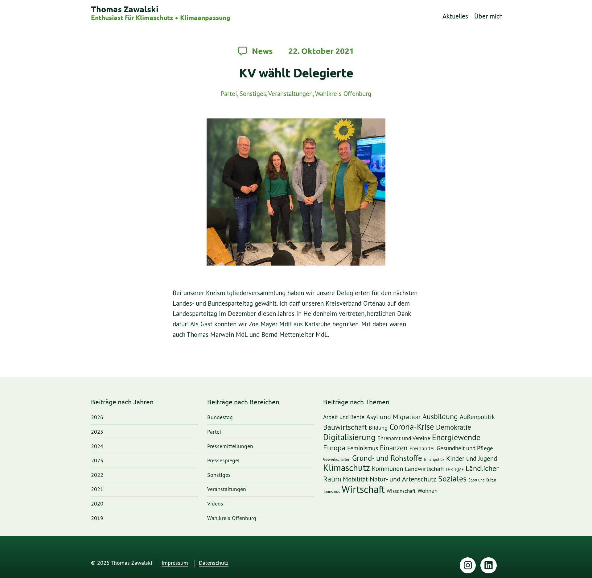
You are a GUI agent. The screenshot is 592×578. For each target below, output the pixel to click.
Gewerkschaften (336, 459)
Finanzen (394, 448)
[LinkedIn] (488, 565)
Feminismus (362, 448)
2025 (97, 432)
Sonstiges (253, 93)
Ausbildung (440, 417)
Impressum (175, 563)
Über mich (488, 16)
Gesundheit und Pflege (465, 448)
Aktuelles (455, 16)
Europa (334, 448)
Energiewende (456, 437)
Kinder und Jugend (471, 458)
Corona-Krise (411, 427)
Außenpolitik (477, 417)
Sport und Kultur (482, 480)
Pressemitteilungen (230, 446)
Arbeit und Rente (343, 417)
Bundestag (220, 417)
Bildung (378, 428)
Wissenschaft (401, 491)
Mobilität (355, 479)
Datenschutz (213, 563)
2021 (97, 489)
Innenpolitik (434, 459)
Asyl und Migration (393, 417)
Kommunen (387, 469)
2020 (97, 504)
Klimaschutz (346, 468)
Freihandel (422, 448)
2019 (97, 518)
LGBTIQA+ (455, 469)
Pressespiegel (223, 460)
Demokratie (453, 427)
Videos (215, 504)
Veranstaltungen (290, 93)
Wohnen (427, 491)
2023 (97, 460)
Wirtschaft (363, 489)
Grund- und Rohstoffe (387, 458)
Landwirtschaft (424, 469)
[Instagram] (468, 565)
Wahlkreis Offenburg (343, 93)
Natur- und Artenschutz (403, 479)
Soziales (452, 479)
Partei (229, 93)
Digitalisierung (349, 437)
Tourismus (331, 491)
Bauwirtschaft (345, 427)
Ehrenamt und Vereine (403, 438)
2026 (97, 417)
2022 (97, 475)
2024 (97, 446)
